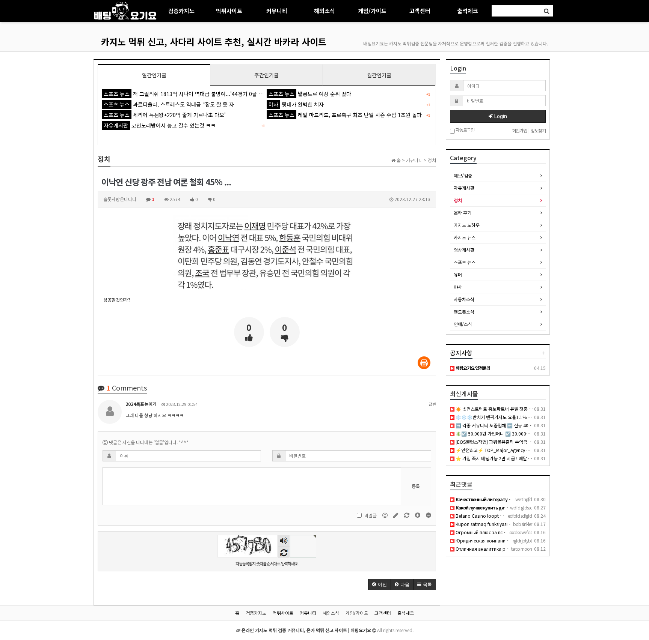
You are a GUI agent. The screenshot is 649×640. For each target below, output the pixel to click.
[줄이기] (428, 515)
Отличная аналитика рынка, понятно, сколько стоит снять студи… (529, 548)
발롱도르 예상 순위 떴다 (310, 94)
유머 (458, 274)
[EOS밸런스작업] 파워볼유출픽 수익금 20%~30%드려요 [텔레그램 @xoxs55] (528, 442)
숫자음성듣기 (283, 541)
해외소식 (324, 11)
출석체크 (467, 11)
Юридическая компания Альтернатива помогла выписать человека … (531, 540)
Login (500, 116)
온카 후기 (462, 212)
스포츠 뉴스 (464, 262)
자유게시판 (464, 188)
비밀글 (370, 515)
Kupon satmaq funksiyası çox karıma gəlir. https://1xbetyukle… (520, 524)
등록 (416, 486)
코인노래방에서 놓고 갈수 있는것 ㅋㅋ (160, 125)
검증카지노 (181, 11)
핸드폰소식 (464, 311)
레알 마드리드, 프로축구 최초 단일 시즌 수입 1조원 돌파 (345, 115)
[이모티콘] (385, 515)
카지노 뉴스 (464, 237)
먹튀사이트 (229, 11)
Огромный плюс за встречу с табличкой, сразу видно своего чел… (527, 532)
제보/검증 (463, 175)
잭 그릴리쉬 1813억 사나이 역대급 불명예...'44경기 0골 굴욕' (187, 94)
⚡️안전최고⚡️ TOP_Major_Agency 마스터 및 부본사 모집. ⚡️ (514, 450)
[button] (379, 584)
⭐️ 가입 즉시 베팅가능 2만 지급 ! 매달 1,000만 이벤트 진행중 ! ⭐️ (517, 458)
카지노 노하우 (467, 225)
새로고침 (284, 552)
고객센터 (419, 11)
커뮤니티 (276, 11)
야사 (458, 287)
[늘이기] (418, 515)
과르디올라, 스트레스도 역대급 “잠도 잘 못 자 (169, 104)
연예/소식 (463, 324)
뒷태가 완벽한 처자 (296, 104)
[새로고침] (407, 515)
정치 (458, 200)
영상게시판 (464, 249)
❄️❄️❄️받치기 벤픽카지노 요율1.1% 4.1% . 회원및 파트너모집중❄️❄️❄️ (525, 417)
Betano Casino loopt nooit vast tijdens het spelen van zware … (519, 515)
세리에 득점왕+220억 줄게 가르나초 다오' (165, 115)
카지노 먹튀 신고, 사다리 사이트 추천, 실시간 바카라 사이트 (213, 41)
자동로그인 (464, 130)
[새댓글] (396, 515)
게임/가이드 (372, 11)
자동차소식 (464, 299)
